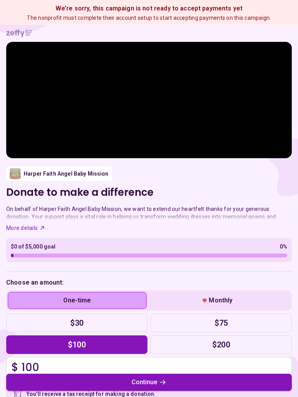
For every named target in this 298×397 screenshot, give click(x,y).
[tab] (77, 300)
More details (22, 228)
